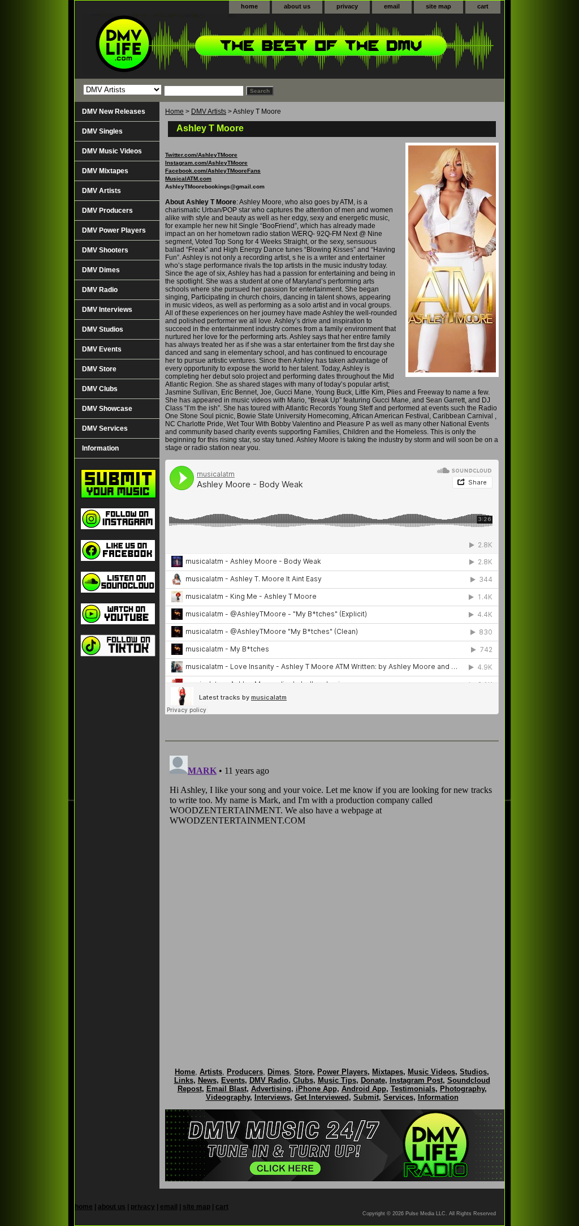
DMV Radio (100, 290)
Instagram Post (416, 1080)
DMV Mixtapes (105, 171)
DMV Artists (208, 111)
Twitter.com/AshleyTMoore (201, 155)
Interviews (272, 1097)
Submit (366, 1097)
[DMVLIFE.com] (216, 46)
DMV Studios (102, 329)
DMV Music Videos (112, 151)
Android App (364, 1088)
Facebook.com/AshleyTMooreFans (213, 171)
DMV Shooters (105, 250)
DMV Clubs (100, 389)
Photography (462, 1088)
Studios (473, 1072)
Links (183, 1080)
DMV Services (105, 428)
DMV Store (99, 369)
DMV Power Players (114, 230)
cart (483, 6)
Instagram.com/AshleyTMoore (206, 163)
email (392, 6)
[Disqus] (332, 892)
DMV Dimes (101, 270)
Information (100, 448)
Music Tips (337, 1080)
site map (438, 6)
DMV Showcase (107, 409)
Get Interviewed (322, 1097)
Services (398, 1097)
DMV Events (102, 349)
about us (297, 6)
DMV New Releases (113, 111)
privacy (347, 6)
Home (174, 111)
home (249, 6)
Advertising (271, 1088)
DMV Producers (107, 211)
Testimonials (413, 1088)
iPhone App (316, 1088)
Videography (228, 1097)
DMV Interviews (107, 310)
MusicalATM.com (188, 178)
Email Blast (226, 1088)
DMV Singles (102, 131)
